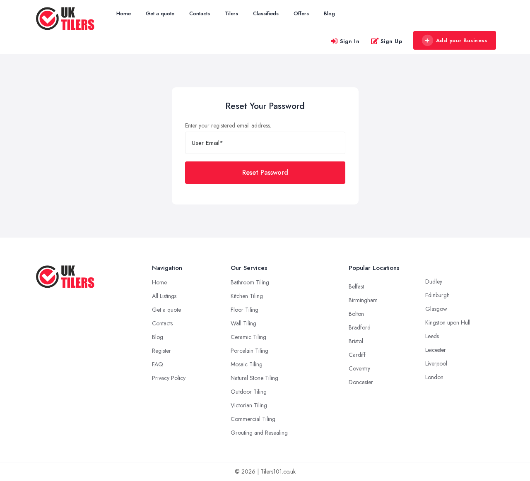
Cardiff (357, 355)
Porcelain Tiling (249, 350)
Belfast (356, 286)
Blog (329, 13)
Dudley (433, 281)
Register (161, 350)
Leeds (432, 336)
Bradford (360, 327)
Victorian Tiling (249, 405)
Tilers (231, 13)
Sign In (350, 41)
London (434, 377)
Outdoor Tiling (249, 391)
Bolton (356, 314)
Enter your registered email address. (228, 125)
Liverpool (436, 363)
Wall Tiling (243, 323)
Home (123, 13)
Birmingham (363, 300)
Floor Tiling (244, 309)
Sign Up (391, 41)
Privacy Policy (169, 378)
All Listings (164, 296)
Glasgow (436, 309)
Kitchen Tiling (247, 296)
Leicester (435, 350)
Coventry (359, 368)
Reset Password (265, 172)
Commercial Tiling (253, 419)
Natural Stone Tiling (254, 378)
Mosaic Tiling (247, 364)
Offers (301, 13)
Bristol (356, 341)
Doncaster (361, 382)
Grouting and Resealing (259, 432)
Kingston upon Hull (447, 322)
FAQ (157, 364)
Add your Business (461, 40)
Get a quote (160, 13)
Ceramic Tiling (248, 337)
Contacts (199, 13)
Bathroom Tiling (250, 282)
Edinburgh (437, 295)
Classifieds (266, 13)
